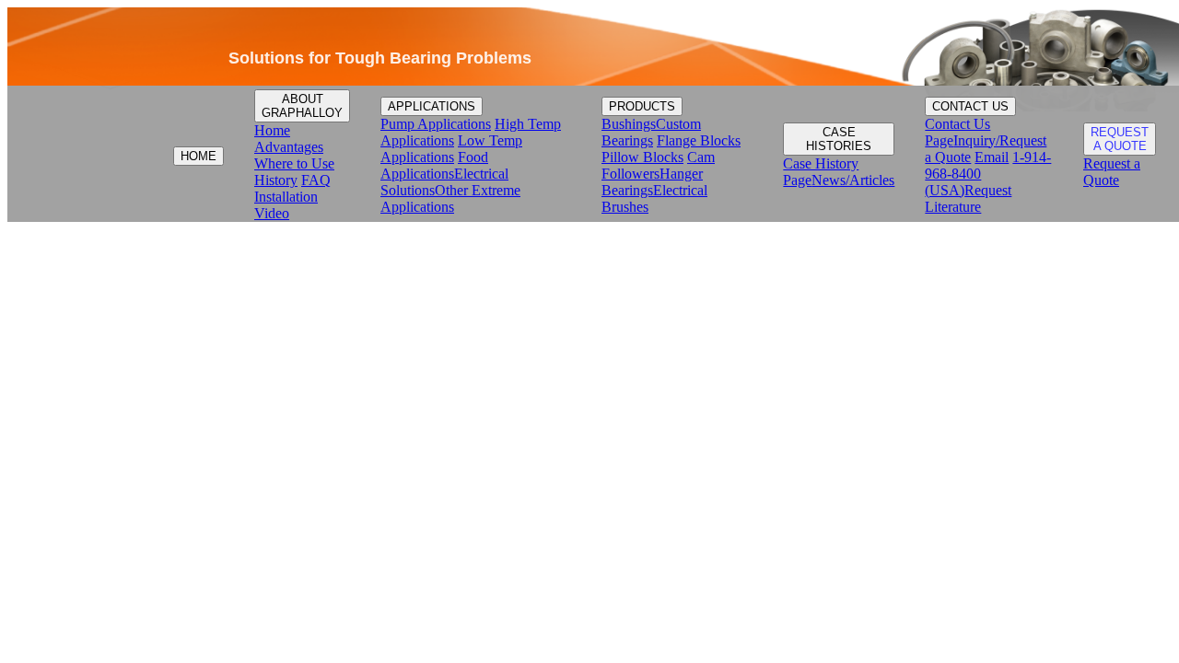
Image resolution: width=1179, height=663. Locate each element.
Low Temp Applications (451, 149)
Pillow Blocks (642, 157)
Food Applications (434, 165)
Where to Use (294, 163)
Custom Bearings (651, 132)
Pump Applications (435, 124)
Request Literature (968, 198)
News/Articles (852, 180)
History (276, 180)
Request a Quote (1111, 172)
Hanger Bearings (652, 182)
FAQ (316, 180)
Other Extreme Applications (450, 198)
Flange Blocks (699, 140)
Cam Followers (658, 165)
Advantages (288, 147)
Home (272, 130)
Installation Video (286, 205)
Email (992, 157)
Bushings (628, 124)
